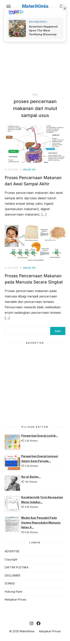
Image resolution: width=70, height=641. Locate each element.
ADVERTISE (12, 551)
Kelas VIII (29, 169)
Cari (58, 331)
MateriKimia (35, 6)
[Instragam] (31, 623)
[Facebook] (38, 623)
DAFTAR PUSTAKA (16, 567)
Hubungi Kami (13, 591)
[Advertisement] (35, 52)
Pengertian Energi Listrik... (39, 435)
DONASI (10, 583)
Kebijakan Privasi (15, 599)
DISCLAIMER (12, 575)
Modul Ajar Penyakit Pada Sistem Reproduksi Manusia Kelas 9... (40, 522)
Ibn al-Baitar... (31, 476)
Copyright (11, 559)
